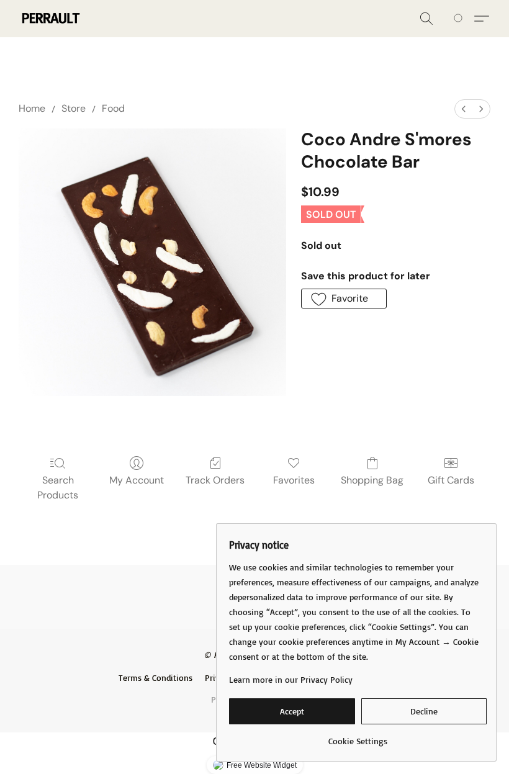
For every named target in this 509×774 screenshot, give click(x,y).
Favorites (294, 480)
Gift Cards (451, 480)
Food (113, 108)
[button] (50, 18)
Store (73, 108)
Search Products (57, 488)
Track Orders (215, 480)
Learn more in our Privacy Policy (291, 679)
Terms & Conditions (155, 677)
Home (32, 108)
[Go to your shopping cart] (460, 18)
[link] (358, 736)
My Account (136, 480)
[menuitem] (463, 109)
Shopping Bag (372, 480)
